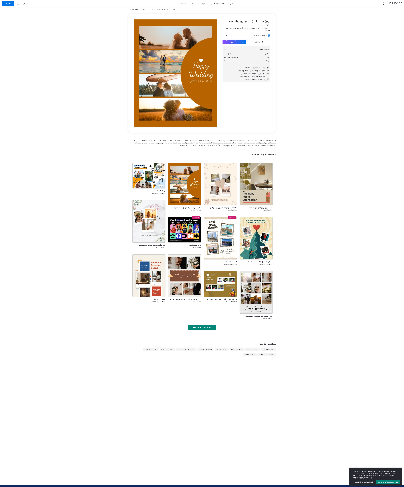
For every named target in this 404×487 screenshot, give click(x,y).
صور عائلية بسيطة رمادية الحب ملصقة (152, 245)
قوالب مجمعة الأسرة (151, 349)
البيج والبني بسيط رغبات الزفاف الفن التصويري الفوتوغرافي (184, 299)
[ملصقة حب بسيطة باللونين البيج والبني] (220, 184)
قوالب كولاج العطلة (167, 349)
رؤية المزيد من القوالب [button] (202, 327)
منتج (232, 3)
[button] (258, 42)
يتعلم (193, 3)
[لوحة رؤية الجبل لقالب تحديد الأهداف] (256, 238)
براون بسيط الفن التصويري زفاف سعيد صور (186, 208)
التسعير (183, 3)
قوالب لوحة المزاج (250, 354)
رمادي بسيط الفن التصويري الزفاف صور (258, 316)
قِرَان (153, 9)
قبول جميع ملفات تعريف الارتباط (388, 482)
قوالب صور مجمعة (236, 349)
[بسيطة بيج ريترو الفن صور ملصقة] (256, 184)
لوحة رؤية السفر (231, 262)
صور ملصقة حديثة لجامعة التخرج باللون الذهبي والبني (220, 299)
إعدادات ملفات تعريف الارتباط (364, 482)
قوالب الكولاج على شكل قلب (186, 349)
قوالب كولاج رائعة (221, 349)
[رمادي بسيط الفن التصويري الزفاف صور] (256, 292)
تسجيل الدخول (22, 3)
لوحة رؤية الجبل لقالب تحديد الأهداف (259, 262)
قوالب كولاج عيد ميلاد (205, 349)
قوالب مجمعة (161, 9)
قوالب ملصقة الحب (268, 349)
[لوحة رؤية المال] (149, 276)
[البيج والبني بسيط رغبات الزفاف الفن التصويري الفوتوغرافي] (184, 276)
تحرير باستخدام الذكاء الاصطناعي (232, 42)
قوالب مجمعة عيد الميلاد (266, 354)
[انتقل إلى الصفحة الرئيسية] (392, 3)
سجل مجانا (8, 3)
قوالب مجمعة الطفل (252, 349)
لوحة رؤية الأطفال (195, 245)
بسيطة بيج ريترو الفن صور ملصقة (260, 208)
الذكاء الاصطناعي (218, 3)
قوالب (203, 3)
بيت (174, 9)
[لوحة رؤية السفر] (220, 238)
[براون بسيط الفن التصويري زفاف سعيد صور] (184, 184)
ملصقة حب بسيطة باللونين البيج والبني (223, 208)
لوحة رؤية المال (159, 299)
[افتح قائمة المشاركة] (227, 35)
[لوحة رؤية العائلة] (149, 175)
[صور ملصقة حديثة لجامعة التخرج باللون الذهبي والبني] (220, 284)
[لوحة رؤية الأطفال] (184, 229)
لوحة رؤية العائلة (159, 191)
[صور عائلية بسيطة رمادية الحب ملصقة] (149, 221)
